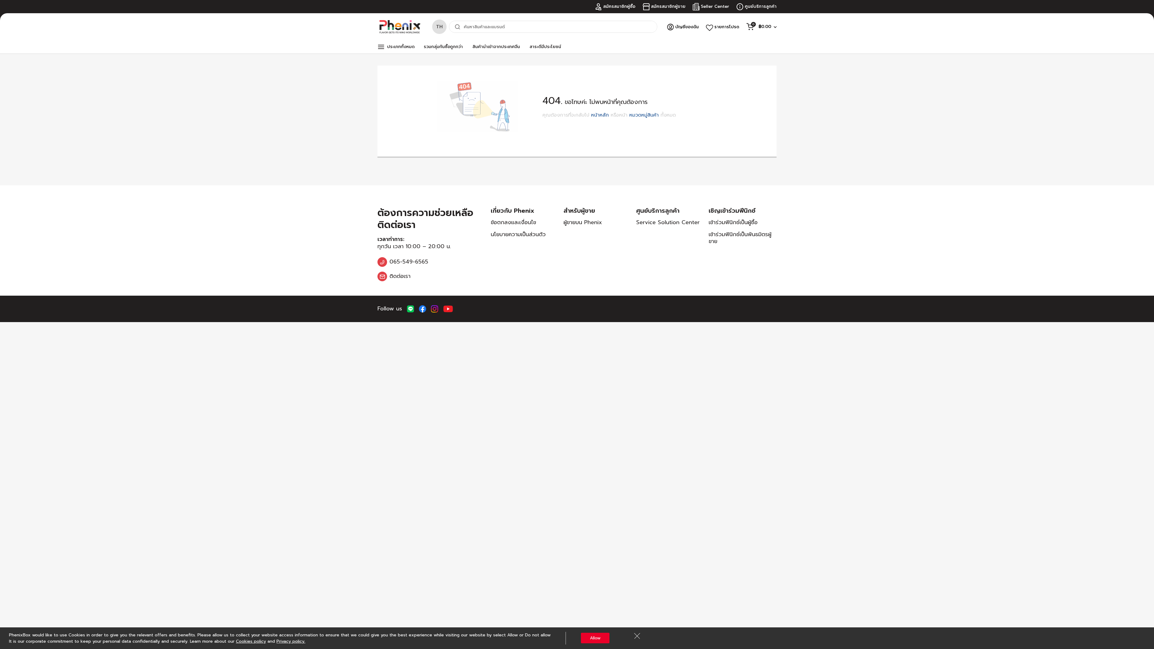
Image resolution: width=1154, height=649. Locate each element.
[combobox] (553, 26)
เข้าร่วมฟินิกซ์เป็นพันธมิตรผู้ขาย (740, 237)
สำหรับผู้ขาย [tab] (579, 210)
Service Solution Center (668, 222)
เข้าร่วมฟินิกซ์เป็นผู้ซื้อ (733, 222)
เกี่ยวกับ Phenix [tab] (512, 210)
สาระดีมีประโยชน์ (545, 47)
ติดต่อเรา (400, 276)
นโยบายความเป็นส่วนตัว (518, 234)
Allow (595, 638)
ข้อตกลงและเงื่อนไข (513, 222)
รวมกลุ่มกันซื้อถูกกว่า (443, 47)
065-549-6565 (408, 261)
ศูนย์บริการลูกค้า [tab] (657, 210)
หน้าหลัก (600, 115)
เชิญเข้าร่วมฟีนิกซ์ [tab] (732, 210)
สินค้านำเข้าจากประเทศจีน (496, 47)
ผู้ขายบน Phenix (582, 222)
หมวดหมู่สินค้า (644, 115)
